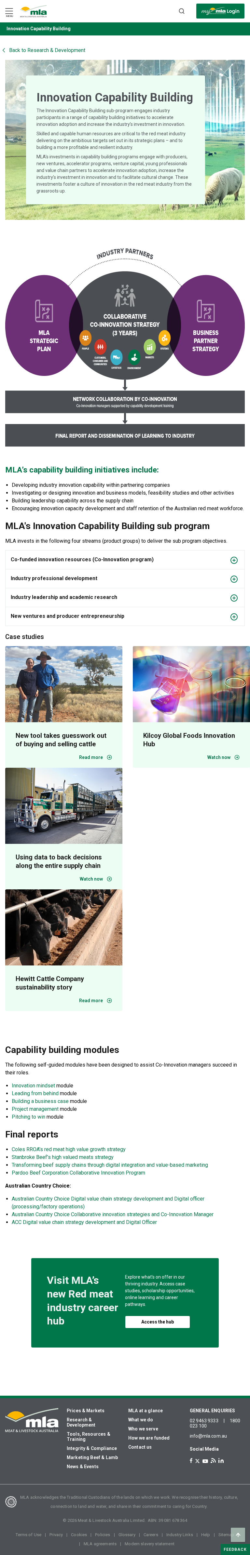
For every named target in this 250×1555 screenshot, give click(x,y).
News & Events (83, 1466)
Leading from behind (35, 1093)
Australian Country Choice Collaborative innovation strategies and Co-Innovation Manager (113, 1214)
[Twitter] (197, 1461)
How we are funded (149, 1438)
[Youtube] (205, 1461)
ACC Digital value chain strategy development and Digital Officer (84, 1222)
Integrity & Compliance (92, 1448)
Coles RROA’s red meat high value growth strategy (69, 1149)
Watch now (91, 879)
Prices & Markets (85, 1410)
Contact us (140, 1447)
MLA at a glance (145, 1410)
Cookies (79, 1534)
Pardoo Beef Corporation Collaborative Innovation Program (78, 1173)
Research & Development (81, 1422)
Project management (35, 1109)
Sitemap (226, 1534)
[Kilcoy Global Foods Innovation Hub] (191, 684)
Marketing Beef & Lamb (92, 1457)
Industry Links (179, 1534)
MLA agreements (100, 1543)
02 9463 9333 (204, 1420)
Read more (91, 757)
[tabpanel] (125, 140)
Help (205, 1534)
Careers (151, 1534)
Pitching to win (28, 1117)
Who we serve (143, 1428)
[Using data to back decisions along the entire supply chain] (63, 806)
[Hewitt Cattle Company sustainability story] (63, 927)
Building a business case (40, 1101)
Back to (47, 50)
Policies (102, 1534)
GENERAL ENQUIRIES (212, 1410)
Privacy (56, 1534)
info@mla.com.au (208, 1436)
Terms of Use (28, 1534)
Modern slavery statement (149, 1543)
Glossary (126, 1534)
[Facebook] (191, 1460)
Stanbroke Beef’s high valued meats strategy (63, 1157)
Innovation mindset (33, 1086)
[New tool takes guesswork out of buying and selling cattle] (63, 684)
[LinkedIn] (221, 1460)
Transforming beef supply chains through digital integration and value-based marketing (110, 1165)
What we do (140, 1419)
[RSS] (213, 1460)
